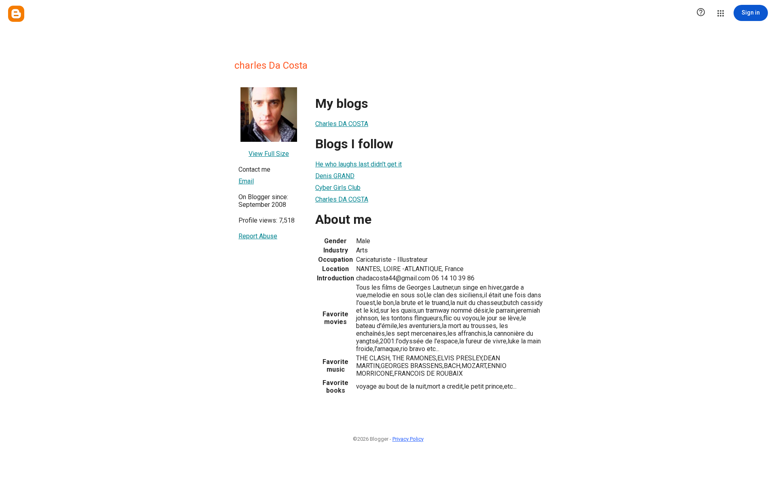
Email (246, 181)
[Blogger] (16, 14)
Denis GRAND (334, 176)
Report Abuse (257, 236)
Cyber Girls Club (338, 187)
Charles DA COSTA (341, 124)
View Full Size (269, 154)
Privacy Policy (408, 439)
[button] (701, 13)
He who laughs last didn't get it (358, 164)
